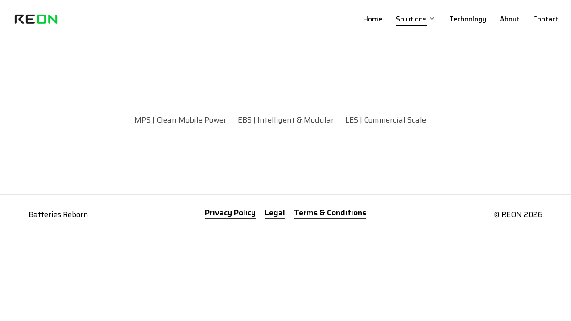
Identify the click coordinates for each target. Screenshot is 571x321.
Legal (275, 212)
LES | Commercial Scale (385, 120)
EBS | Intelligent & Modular (286, 120)
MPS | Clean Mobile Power (180, 120)
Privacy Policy (230, 212)
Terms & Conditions (330, 212)
